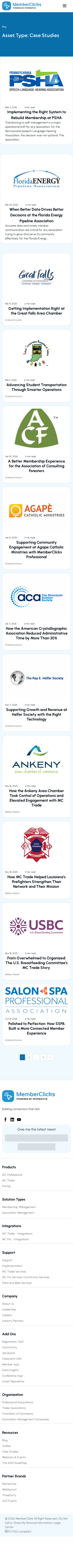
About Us (8, 1303)
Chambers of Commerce (17, 1413)
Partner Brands (14, 1476)
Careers (7, 1315)
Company (10, 1296)
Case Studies (10, 1451)
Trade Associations (14, 1408)
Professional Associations (17, 1402)
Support (8, 1252)
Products (9, 1167)
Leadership (9, 1309)
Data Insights (10, 1370)
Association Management (18, 1212)
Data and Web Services (17, 1283)
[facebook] (4, 1118)
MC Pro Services (12, 1277)
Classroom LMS (12, 1358)
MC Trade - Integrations (17, 1233)
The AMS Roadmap (14, 1463)
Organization (12, 1394)
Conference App (12, 1375)
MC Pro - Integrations (15, 1239)
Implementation (12, 1266)
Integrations (11, 1226)
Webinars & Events (14, 1457)
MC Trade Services (14, 1271)
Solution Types (13, 1199)
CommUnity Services (36, 1277)
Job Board (8, 1353)
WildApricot (9, 1489)
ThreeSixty (9, 1495)
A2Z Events (9, 1500)
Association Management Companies (25, 1419)
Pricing (6, 1186)
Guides (6, 1446)
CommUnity (9, 1347)
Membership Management (19, 1207)
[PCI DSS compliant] (18, 1531)
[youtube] (17, 1118)
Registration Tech (13, 1341)
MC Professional (12, 1174)
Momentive (9, 1483)
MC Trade (8, 1180)
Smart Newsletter (13, 1381)
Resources (10, 1432)
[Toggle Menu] (56, 5)
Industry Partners (13, 1320)
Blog (4, 26)
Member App (10, 1364)
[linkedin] (11, 1118)
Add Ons (9, 1334)
